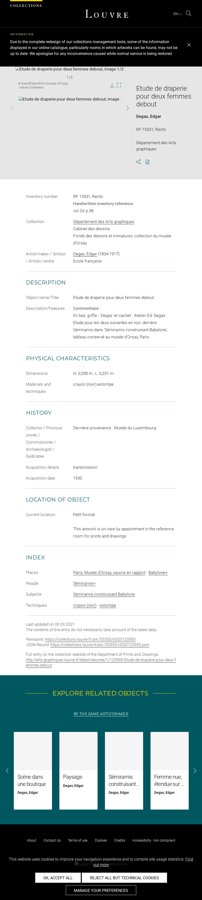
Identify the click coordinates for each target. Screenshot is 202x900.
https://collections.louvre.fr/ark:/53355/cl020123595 (90, 639)
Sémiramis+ (84, 583)
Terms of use (77, 840)
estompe (108, 605)
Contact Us (52, 840)
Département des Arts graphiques (103, 221)
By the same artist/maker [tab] (101, 714)
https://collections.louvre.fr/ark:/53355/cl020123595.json (99, 644)
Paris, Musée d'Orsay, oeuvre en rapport (109, 572)
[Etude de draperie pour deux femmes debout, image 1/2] (73, 109)
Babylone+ (158, 572)
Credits (119, 840)
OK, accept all (58, 878)
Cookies (101, 840)
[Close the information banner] (189, 45)
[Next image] (123, 108)
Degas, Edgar (148, 116)
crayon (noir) (85, 605)
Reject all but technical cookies (124, 878)
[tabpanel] (101, 770)
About (31, 840)
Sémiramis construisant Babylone (104, 594)
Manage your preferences (101, 890)
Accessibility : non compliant (154, 840)
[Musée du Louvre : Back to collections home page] (107, 13)
